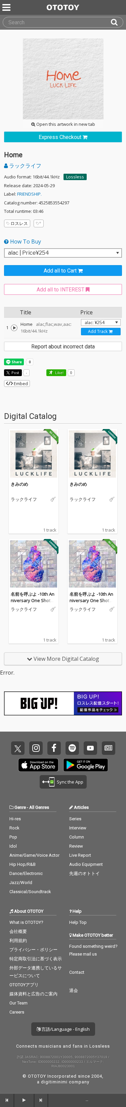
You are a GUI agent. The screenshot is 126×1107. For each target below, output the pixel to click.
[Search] (117, 22)
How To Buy (25, 241)
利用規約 (18, 940)
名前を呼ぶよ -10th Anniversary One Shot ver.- (33, 600)
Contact (76, 972)
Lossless (75, 177)
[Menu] (7, 7)
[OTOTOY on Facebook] (54, 748)
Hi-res (15, 818)
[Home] (14, 328)
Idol (13, 846)
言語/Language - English (65, 1029)
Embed (20, 383)
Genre (20, 807)
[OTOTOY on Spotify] (72, 748)
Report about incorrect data (63, 346)
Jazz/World (20, 882)
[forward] (41, 1100)
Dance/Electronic (26, 873)
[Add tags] (39, 223)
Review (76, 846)
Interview (77, 827)
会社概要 (18, 931)
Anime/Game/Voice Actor (34, 855)
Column (76, 837)
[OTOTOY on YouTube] (90, 748)
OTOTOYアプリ (24, 984)
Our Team (18, 1002)
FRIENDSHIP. (29, 194)
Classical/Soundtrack (30, 891)
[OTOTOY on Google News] (108, 748)
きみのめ (19, 484)
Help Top (78, 922)
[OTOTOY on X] (18, 748)
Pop (13, 837)
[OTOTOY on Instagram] (36, 748)
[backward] (7, 1100)
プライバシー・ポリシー (33, 949)
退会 (73, 990)
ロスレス (19, 223)
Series (75, 818)
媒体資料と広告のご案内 (33, 993)
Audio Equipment (86, 864)
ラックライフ (24, 165)
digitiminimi (54, 1081)
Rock (14, 827)
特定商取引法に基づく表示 (35, 958)
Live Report (80, 855)
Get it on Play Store (85, 765)
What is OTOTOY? (26, 922)
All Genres (39, 807)
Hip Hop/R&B (22, 864)
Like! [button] (59, 372)
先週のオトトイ (84, 873)
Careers (16, 1012)
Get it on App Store (38, 765)
